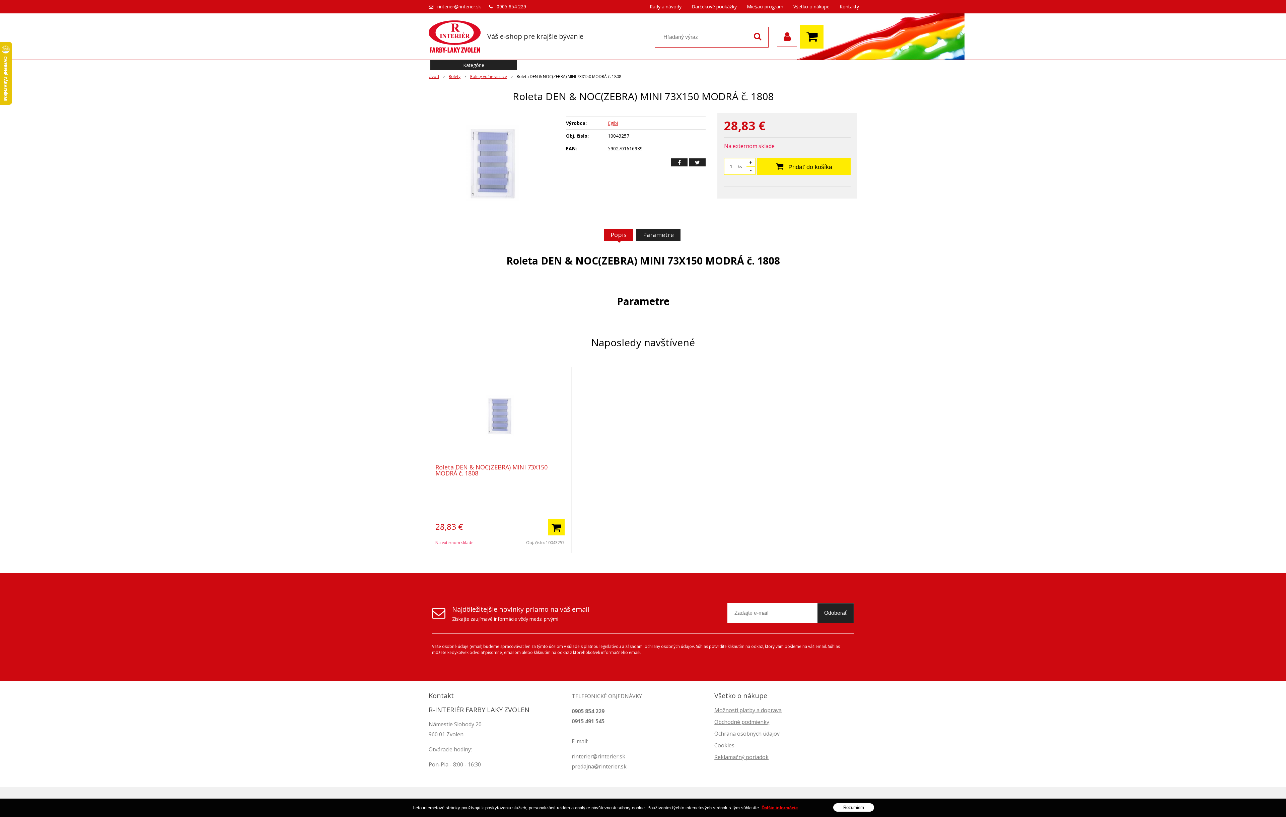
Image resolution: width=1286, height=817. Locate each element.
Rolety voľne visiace (488, 76)
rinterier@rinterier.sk (459, 6)
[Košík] (813, 37)
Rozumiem (853, 807)
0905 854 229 (511, 6)
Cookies (724, 745)
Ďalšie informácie (780, 807)
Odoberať (835, 613)
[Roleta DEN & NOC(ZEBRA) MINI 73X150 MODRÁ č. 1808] (493, 163)
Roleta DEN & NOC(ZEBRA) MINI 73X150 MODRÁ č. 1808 (491, 470)
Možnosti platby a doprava (748, 710)
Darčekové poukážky (714, 6)
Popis (619, 235)
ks (740, 166)
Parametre (658, 235)
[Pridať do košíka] (556, 527)
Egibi (613, 123)
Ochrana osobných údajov (747, 733)
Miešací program (765, 6)
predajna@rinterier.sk (599, 766)
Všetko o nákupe (811, 6)
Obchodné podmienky (741, 722)
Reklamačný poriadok (741, 757)
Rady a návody (666, 6)
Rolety (454, 76)
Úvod (434, 76)
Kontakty (849, 6)
